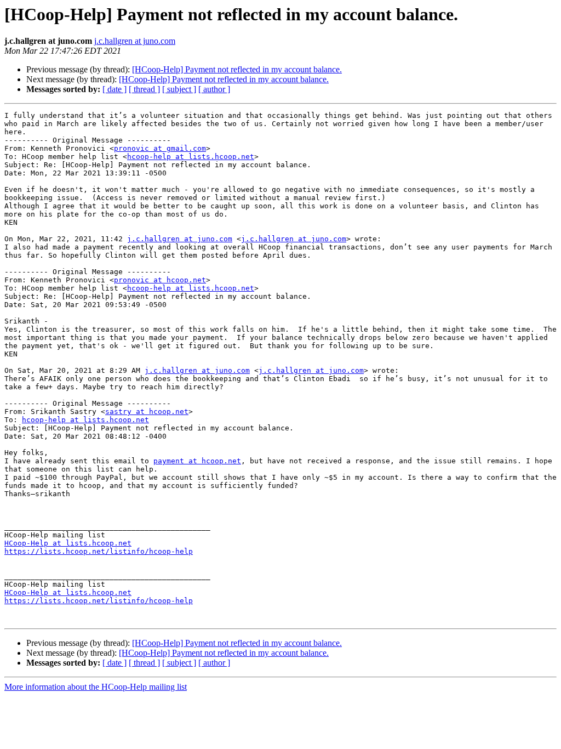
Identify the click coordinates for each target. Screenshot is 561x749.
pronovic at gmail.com (160, 148)
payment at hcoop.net (197, 461)
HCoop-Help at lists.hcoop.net (67, 543)
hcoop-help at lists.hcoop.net (190, 156)
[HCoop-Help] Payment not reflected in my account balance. (237, 69)
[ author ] (214, 89)
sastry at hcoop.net (146, 411)
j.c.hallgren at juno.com (134, 41)
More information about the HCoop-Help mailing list (95, 686)
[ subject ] (179, 89)
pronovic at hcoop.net (160, 280)
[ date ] (114, 89)
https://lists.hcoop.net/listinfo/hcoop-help (98, 551)
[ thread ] (144, 89)
